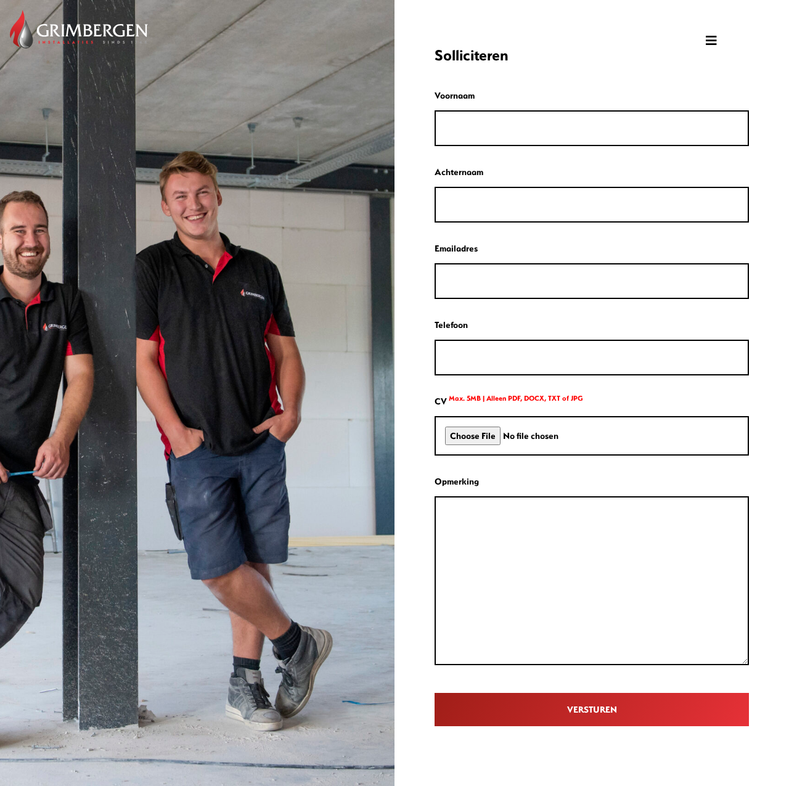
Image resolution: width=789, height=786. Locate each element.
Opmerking (457, 481)
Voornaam (455, 95)
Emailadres (456, 248)
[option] (197, 393)
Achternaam (459, 172)
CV (509, 400)
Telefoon (451, 324)
